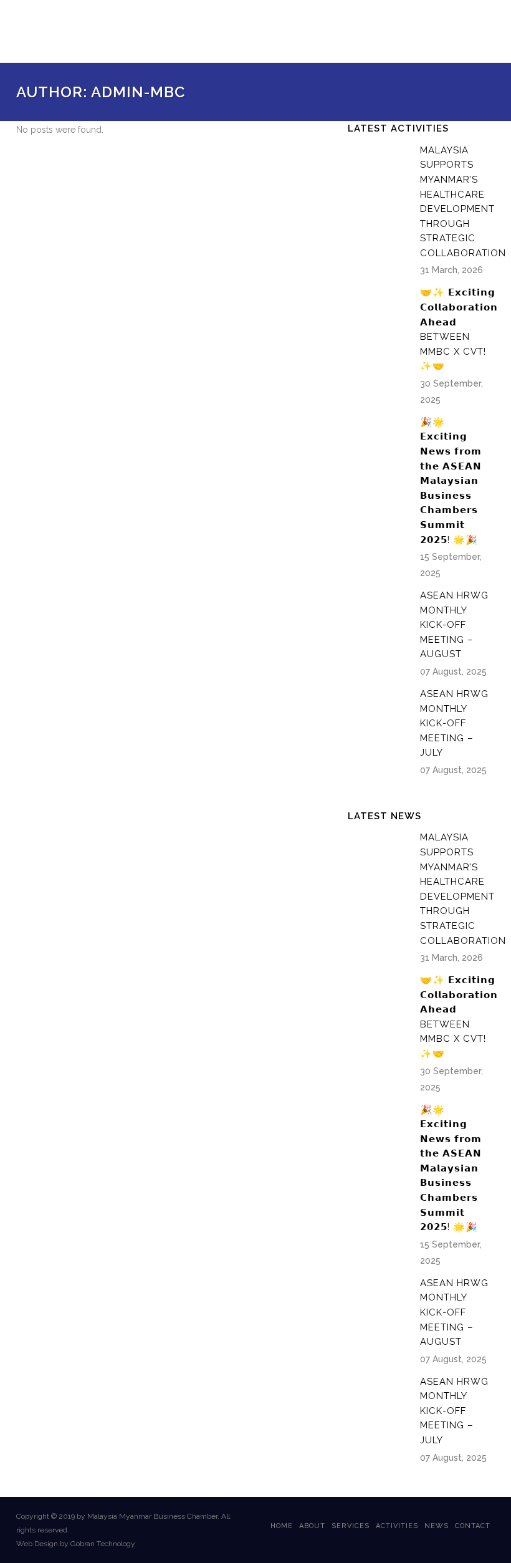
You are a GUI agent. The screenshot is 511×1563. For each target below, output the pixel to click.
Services (351, 1526)
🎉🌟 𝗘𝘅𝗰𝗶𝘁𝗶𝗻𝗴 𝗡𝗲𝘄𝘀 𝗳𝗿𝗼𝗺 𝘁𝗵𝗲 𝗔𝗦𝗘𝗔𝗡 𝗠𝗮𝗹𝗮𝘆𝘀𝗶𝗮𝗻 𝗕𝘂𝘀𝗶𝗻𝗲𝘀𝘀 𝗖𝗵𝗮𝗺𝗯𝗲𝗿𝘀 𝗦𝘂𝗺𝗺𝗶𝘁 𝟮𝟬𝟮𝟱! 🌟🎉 (451, 481)
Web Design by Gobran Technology (75, 1543)
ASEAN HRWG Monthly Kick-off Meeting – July (454, 723)
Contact (472, 1526)
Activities (397, 1526)
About (312, 1526)
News (436, 1526)
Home (281, 1526)
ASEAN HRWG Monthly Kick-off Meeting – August (454, 625)
